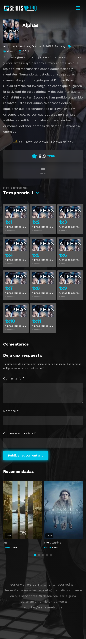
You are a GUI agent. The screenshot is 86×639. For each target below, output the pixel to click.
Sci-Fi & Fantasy (54, 46)
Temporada (18, 191)
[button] (35, 555)
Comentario (13, 378)
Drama (36, 46)
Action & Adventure (16, 46)
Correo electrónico (19, 433)
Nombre (11, 411)
